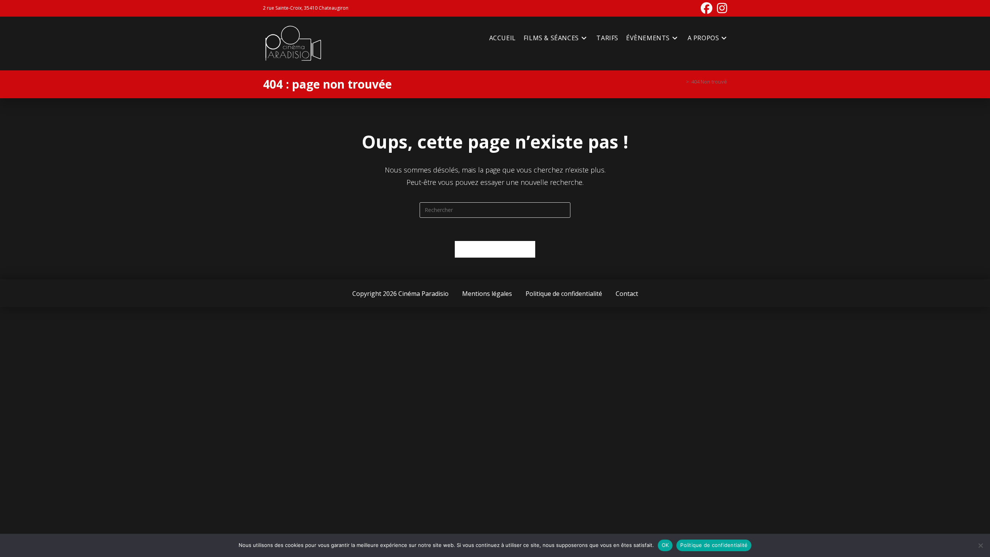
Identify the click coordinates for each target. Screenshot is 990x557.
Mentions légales (487, 293)
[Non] (980, 545)
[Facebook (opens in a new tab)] (706, 8)
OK (665, 545)
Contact (627, 293)
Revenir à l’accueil (495, 249)
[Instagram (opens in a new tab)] (721, 8)
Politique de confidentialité (564, 293)
